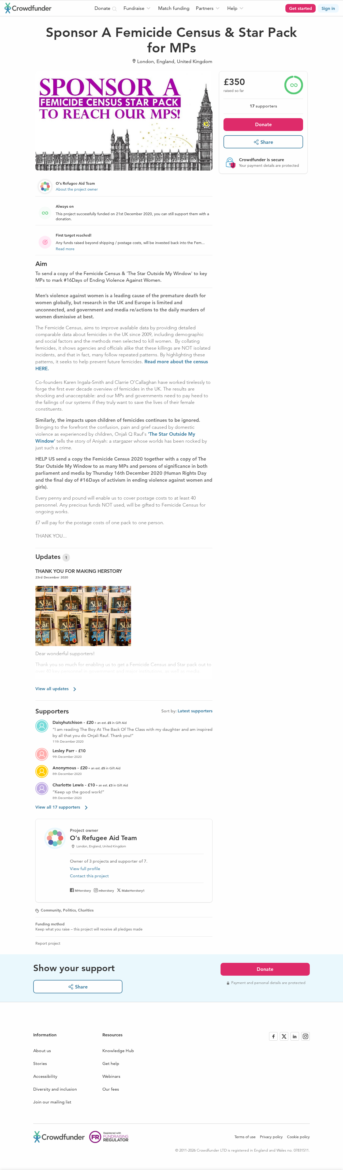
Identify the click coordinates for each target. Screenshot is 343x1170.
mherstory (106, 890)
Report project (47, 943)
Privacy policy (271, 1136)
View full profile (85, 868)
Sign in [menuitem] (328, 8)
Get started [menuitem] (300, 8)
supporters (263, 106)
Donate (263, 124)
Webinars (111, 1076)
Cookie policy (298, 1136)
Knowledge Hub (118, 1050)
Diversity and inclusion (55, 1089)
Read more (65, 248)
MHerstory (83, 890)
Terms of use (245, 1136)
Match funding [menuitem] (173, 8)
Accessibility (45, 1076)
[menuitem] (137, 8)
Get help (110, 1063)
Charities (86, 910)
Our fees (110, 1089)
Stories (40, 1063)
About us (42, 1050)
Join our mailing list (52, 1102)
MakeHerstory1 (133, 890)
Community (51, 910)
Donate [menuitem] (103, 8)
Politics (69, 910)
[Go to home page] (27, 8)
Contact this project (89, 875)
